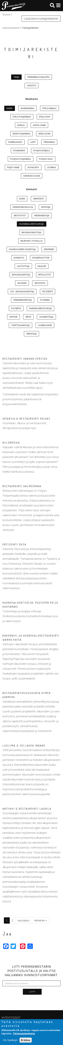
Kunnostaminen (11, 27)
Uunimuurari (45, 325)
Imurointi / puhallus (31, 240)
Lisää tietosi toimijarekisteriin (41, 18)
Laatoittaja (23, 266)
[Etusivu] (12, 5)
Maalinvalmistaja (21, 274)
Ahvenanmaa (27, 108)
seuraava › (23, 920)
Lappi (33, 142)
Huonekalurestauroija (31, 224)
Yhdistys (31, 85)
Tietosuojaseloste (24, 1033)
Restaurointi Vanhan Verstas (25, 358)
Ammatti (31, 189)
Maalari (42, 266)
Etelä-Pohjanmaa (22, 116)
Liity (32, 991)
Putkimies (45, 300)
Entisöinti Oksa (14, 544)
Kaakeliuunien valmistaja (22, 249)
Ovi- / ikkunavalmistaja (22, 291)
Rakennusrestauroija (40, 308)
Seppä (28, 316)
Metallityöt (44, 274)
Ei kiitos (25, 1040)
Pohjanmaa (19, 150)
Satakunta (33, 167)
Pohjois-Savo (46, 159)
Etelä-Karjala (49, 108)
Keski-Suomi (44, 133)
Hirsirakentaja (41, 215)
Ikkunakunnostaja (31, 232)
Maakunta (31, 98)
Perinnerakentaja (22, 300)
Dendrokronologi (23, 207)
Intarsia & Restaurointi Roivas (26, 418)
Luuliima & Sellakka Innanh (24, 745)
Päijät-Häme (13, 167)
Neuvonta (40, 283)
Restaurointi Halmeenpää (22, 486)
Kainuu (21, 125)
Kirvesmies (49, 249)
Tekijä (16, 77)
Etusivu (6, 14)
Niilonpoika (11, 442)
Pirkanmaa (49, 142)
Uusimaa (51, 167)
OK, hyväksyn (10, 1040)
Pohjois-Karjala (41, 150)
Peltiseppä (47, 291)
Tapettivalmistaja (20, 325)
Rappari (13, 316)
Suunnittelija (46, 316)
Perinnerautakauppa (38, 77)
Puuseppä (16, 308)
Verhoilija (31, 333)
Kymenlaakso (15, 142)
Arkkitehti (38, 198)
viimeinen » (40, 920)
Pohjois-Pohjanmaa (20, 159)
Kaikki (9, 108)
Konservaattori (40, 257)
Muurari (22, 283)
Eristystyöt (20, 215)
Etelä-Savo (44, 116)
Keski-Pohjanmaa (21, 133)
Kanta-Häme (39, 125)
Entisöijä (45, 207)
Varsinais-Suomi (31, 175)
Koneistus (19, 257)
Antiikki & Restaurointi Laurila (27, 808)
